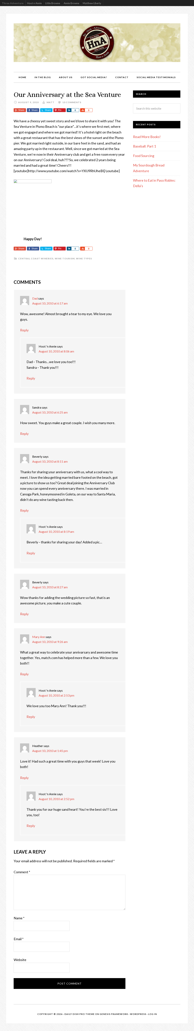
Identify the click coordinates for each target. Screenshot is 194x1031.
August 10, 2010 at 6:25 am (50, 412)
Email (18, 939)
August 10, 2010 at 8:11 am (50, 461)
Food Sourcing (143, 156)
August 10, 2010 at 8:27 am (50, 587)
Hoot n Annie (34, 3)
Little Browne (52, 3)
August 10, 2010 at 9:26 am (50, 641)
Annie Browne (71, 3)
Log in (152, 1014)
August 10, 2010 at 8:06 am (56, 351)
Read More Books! (147, 137)
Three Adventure (12, 3)
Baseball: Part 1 (144, 146)
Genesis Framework (114, 1014)
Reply (24, 330)
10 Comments (71, 102)
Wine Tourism (65, 258)
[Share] (69, 110)
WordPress (138, 1014)
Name (19, 918)
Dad (35, 298)
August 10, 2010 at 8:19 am (56, 531)
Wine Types (84, 258)
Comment (22, 872)
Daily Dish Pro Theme (79, 1014)
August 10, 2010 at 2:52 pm (56, 799)
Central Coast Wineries (35, 258)
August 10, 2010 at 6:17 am (50, 303)
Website (20, 960)
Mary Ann (38, 637)
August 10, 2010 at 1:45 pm (50, 750)
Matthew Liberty (92, 3)
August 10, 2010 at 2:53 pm (56, 695)
